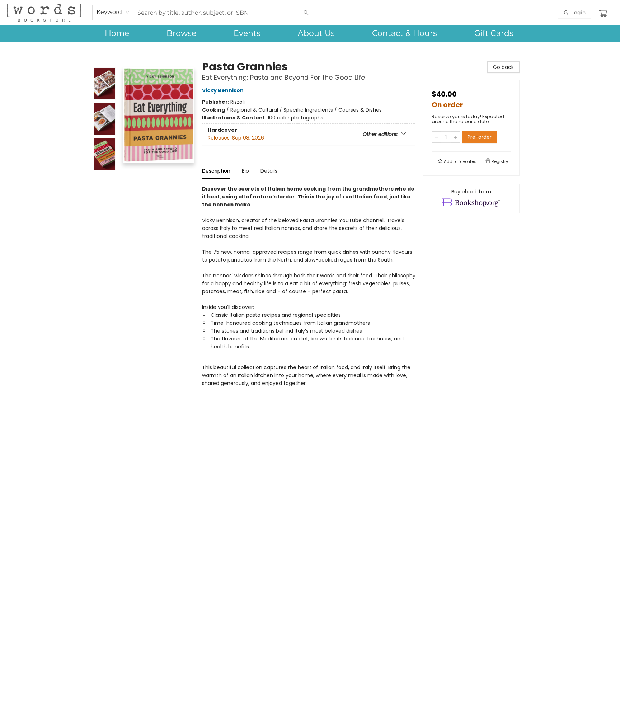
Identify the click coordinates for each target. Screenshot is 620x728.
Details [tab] (268, 170)
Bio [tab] (245, 170)
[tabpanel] (308, 294)
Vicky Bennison (223, 90)
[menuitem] (117, 33)
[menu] (310, 33)
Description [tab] (216, 170)
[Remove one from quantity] (436, 137)
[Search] (306, 12)
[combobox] (113, 12)
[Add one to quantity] (455, 137)
